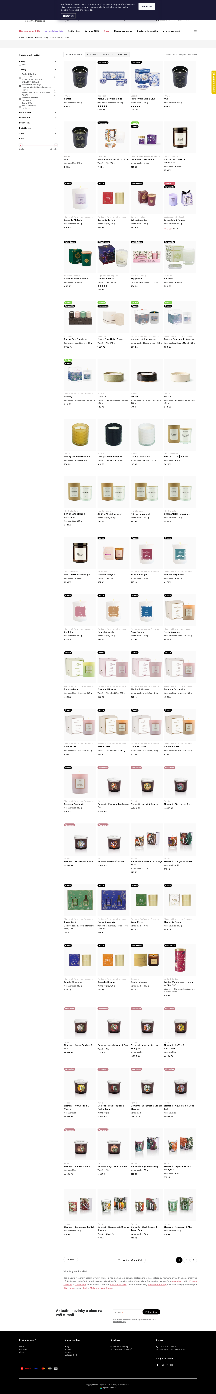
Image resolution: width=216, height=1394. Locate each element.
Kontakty (68, 1349)
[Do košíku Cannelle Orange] (113, 996)
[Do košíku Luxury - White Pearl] (146, 470)
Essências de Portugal (39, 85)
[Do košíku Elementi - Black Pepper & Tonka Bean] (146, 1244)
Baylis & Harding (39, 74)
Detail (113, 818)
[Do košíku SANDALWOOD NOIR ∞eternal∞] (180, 176)
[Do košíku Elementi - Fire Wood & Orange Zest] (146, 878)
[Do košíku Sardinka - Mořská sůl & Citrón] (113, 173)
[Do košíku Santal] (80, 112)
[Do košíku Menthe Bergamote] (180, 588)
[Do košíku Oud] (180, 112)
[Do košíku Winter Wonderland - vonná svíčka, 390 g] (180, 1001)
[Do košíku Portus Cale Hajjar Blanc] (113, 353)
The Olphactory (39, 105)
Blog (67, 1346)
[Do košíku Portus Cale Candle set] (80, 353)
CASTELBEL (39, 77)
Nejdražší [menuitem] (108, 55)
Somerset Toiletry (39, 98)
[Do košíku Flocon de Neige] (180, 936)
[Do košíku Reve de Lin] (80, 760)
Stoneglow (39, 100)
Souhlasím (147, 6)
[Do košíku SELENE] (146, 413)
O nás (21, 1346)
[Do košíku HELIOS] (180, 413)
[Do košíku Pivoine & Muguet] (146, 703)
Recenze (23, 1349)
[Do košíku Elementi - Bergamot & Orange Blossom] (113, 1244)
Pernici (39, 90)
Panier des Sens (118, 1284)
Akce (39, 65)
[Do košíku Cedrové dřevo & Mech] (80, 292)
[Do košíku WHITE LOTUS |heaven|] (180, 470)
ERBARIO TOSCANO (39, 82)
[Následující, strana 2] (186, 1260)
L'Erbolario (80, 1284)
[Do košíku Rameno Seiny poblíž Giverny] (180, 353)
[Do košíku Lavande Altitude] (80, 234)
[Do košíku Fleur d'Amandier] (113, 646)
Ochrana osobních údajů (121, 1349)
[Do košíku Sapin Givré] (80, 938)
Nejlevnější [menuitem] (93, 55)
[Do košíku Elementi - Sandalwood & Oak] (80, 1241)
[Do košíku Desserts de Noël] (113, 234)
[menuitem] (30, 31)
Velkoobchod (71, 1355)
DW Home (69, 1288)
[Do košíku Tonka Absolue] (180, 646)
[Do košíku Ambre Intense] (180, 760)
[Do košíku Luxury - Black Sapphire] (113, 470)
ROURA (39, 95)
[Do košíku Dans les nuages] (113, 588)
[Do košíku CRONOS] (113, 413)
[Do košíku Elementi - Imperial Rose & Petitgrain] (180, 1183)
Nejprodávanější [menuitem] (74, 55)
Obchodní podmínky (119, 1346)
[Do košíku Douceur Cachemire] (180, 703)
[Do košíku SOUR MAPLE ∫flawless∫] (113, 528)
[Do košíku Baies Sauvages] (146, 588)
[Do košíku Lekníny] (80, 410)
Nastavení (68, 16)
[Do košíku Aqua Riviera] (146, 646)
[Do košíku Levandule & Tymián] (180, 235)
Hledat (68, 20)
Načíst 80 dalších (132, 1260)
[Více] (194, 31)
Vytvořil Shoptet (109, 1388)
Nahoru (71, 1260)
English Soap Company (39, 79)
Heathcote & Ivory (157, 1284)
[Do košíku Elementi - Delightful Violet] (180, 875)
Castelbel (177, 1281)
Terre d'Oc (39, 103)
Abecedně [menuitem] (122, 55)
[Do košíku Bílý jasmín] (146, 292)
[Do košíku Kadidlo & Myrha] (113, 296)
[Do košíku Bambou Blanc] (80, 703)
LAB (85, 1288)
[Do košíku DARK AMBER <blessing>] (180, 528)
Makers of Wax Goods (101, 1288)
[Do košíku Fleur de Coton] (146, 760)
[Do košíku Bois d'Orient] (113, 760)
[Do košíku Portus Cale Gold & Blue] (113, 116)
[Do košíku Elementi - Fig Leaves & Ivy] (146, 1180)
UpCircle (39, 108)
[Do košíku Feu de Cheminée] (113, 938)
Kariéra (68, 1352)
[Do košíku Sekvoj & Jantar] (146, 234)
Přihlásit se (151, 1312)
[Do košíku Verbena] (180, 292)
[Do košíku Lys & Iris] (80, 646)
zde (92, 10)
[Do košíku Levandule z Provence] (146, 173)
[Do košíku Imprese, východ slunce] (146, 353)
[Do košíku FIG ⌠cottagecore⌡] (146, 528)
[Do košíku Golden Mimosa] (146, 996)
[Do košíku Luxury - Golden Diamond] (80, 470)
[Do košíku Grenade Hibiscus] (113, 703)
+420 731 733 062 (168, 1347)
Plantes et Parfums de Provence (39, 92)
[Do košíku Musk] (80, 173)
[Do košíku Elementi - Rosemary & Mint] (180, 1241)
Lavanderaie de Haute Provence (39, 87)
